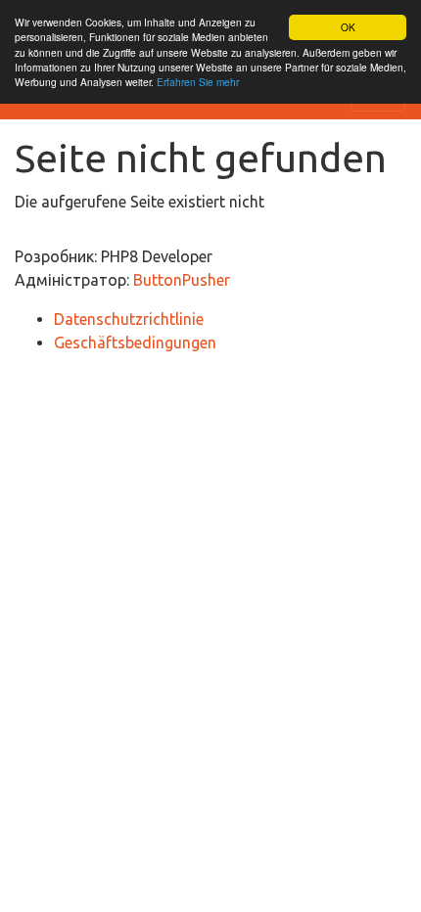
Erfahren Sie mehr (198, 81)
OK (348, 27)
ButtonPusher (181, 280)
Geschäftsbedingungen (135, 342)
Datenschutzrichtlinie (129, 319)
